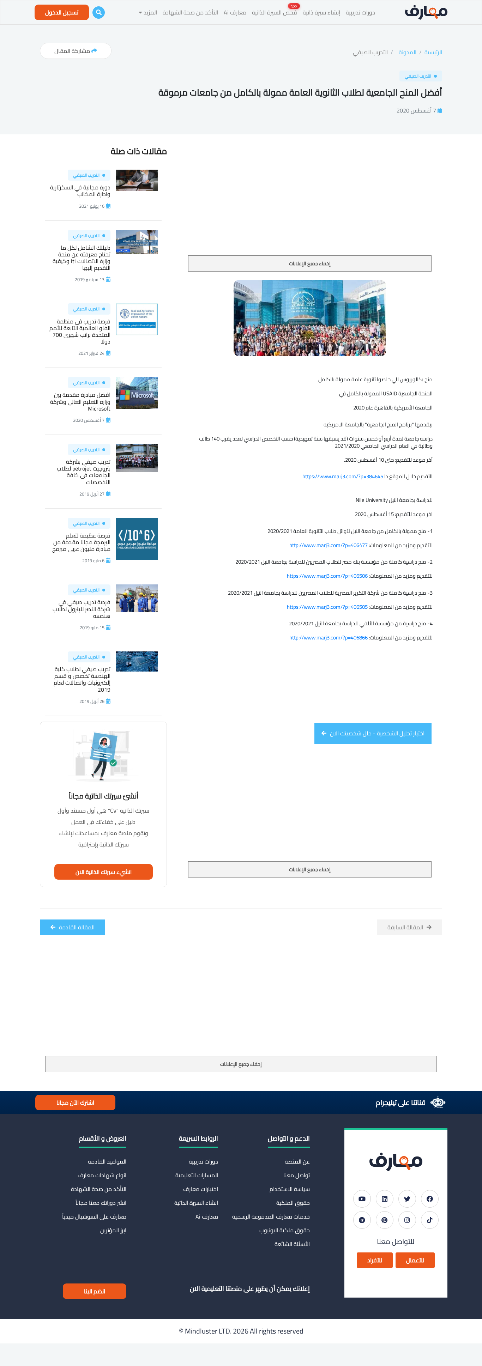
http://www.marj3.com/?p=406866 (328, 637)
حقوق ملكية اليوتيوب (284, 1230)
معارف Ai (235, 12)
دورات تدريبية (360, 12)
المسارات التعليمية (196, 1175)
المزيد (149, 12)
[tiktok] (430, 1220)
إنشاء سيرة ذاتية (321, 12)
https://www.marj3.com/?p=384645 (342, 476)
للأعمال (415, 1260)
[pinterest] (384, 1220)
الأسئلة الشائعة (292, 1244)
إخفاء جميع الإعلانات (310, 263)
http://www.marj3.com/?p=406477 (328, 545)
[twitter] (407, 1199)
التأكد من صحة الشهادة (190, 12)
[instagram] (407, 1220)
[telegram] (362, 1220)
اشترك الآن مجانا (75, 1102)
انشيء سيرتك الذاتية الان (104, 872)
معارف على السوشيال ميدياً (94, 1216)
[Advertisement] (310, 202)
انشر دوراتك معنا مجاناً (101, 1202)
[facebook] (430, 1199)
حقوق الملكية (293, 1202)
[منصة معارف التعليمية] (426, 12)
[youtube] (362, 1199)
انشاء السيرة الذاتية (196, 1202)
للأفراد (374, 1260)
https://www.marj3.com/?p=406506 (327, 576)
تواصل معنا (296, 1175)
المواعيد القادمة (107, 1161)
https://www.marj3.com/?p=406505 (327, 607)
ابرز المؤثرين (113, 1230)
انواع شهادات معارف (102, 1175)
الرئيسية (433, 52)
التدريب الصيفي (370, 52)
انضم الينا (94, 1291)
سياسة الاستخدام (290, 1189)
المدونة (407, 52)
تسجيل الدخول (61, 12)
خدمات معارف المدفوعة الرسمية (271, 1216)
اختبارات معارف (200, 1189)
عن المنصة (297, 1161)
